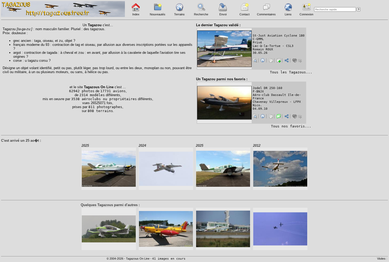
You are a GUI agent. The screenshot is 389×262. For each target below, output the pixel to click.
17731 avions (113, 91)
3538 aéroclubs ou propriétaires (104, 99)
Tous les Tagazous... (291, 72)
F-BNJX (258, 91)
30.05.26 (260, 53)
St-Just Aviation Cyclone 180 (279, 35)
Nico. (257, 105)
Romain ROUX (263, 49)
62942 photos (81, 91)
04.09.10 (260, 108)
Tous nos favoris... (291, 126)
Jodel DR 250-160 (267, 88)
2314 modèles (92, 95)
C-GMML (258, 39)
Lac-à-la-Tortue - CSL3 (273, 46)
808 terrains (100, 111)
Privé (257, 42)
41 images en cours (169, 258)
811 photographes (105, 107)
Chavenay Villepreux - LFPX (277, 102)
